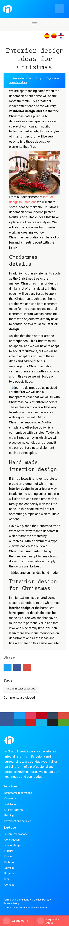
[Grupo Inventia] (33, 8)
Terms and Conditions (16, 899)
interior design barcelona (21, 689)
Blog (38, 78)
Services (9, 867)
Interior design (12, 845)
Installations (11, 804)
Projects (9, 873)
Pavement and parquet (17, 821)
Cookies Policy (40, 899)
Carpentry (10, 798)
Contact (9, 884)
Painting (9, 815)
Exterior (8, 850)
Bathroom (10, 862)
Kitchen (8, 856)
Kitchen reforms (13, 809)
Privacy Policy (11, 903)
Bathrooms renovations (18, 792)
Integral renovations (16, 834)
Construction (12, 839)
